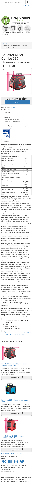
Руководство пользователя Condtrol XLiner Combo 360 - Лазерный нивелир (18, 334)
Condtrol (13, 107)
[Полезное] (17, 5)
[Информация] (22, 5)
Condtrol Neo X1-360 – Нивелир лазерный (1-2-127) (13, 437)
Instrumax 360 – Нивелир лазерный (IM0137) (14, 401)
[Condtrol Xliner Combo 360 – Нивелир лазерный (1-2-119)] (18, 81)
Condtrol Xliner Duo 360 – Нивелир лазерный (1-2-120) (14, 365)
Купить (17, 102)
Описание (6, 141)
